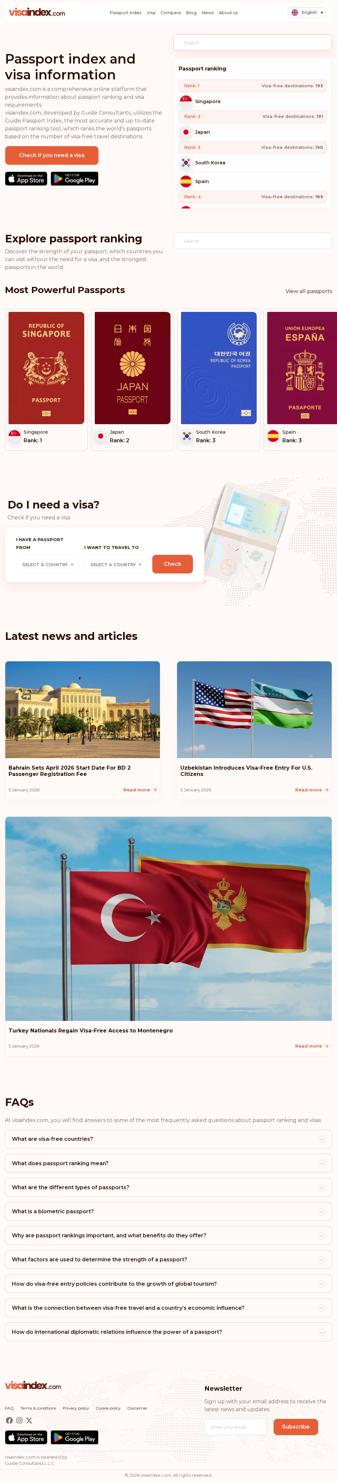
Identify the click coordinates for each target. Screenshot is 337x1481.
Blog (191, 12)
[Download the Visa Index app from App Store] (26, 179)
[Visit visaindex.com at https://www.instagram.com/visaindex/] (20, 1421)
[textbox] (47, 564)
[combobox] (47, 564)
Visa (151, 12)
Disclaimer (137, 1408)
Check (172, 564)
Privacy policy (76, 1408)
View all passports (309, 291)
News (208, 12)
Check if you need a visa (52, 155)
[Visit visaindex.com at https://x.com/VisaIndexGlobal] (29, 1421)
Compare (171, 12)
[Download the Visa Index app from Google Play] (74, 179)
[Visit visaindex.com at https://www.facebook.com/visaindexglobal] (10, 1421)
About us (228, 12)
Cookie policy (108, 1408)
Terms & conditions (38, 1408)
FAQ (9, 1408)
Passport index (126, 12)
